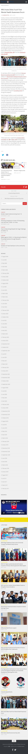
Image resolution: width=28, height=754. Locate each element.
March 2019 (5, 438)
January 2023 (5, 313)
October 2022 (5, 317)
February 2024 (5, 300)
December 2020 (6, 374)
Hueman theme (21, 746)
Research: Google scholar (19, 170)
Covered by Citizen (8, 52)
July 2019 (4, 424)
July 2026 (4, 260)
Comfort (3, 212)
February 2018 (5, 468)
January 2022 (5, 340)
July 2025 (4, 286)
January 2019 (5, 444)
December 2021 (6, 344)
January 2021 (5, 371)
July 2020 (4, 391)
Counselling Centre (18, 90)
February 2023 (5, 310)
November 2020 (6, 377)
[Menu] (26, 2)
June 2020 (4, 394)
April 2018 (4, 461)
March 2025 (5, 293)
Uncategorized (5, 5)
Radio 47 (14, 139)
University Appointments (6, 692)
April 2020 (4, 401)
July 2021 (4, 354)
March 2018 (5, 465)
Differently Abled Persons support (8, 628)
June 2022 (4, 323)
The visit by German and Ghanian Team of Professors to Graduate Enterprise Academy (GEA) (6, 174)
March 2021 (5, 364)
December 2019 (6, 411)
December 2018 (6, 448)
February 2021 (5, 367)
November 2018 (6, 451)
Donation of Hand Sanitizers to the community (13, 245)
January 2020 (5, 408)
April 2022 (4, 330)
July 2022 (4, 320)
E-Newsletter (5, 15)
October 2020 (5, 381)
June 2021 (4, 357)
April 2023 (4, 307)
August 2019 (5, 421)
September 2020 (6, 384)
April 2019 (4, 434)
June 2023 (4, 303)
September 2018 (6, 455)
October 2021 (5, 347)
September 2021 (6, 350)
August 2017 (5, 475)
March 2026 (5, 270)
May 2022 (4, 327)
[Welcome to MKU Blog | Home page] (9, 2)
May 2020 (4, 397)
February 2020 (5, 404)
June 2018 (4, 458)
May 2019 (4, 431)
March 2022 (5, 334)
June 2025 (4, 290)
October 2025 (5, 280)
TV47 (7, 139)
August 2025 (5, 283)
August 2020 (5, 387)
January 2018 (5, 471)
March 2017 (5, 485)
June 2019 (4, 428)
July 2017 (4, 478)
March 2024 (5, 297)
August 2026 (5, 256)
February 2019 (5, 441)
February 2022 (5, 337)
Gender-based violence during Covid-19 (11, 214)
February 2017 (5, 488)
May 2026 (4, 263)
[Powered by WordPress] (9, 746)
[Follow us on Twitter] (26, 187)
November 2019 (6, 414)
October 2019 (5, 418)
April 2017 (4, 481)
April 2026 (4, 266)
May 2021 (4, 360)
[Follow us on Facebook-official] (24, 187)
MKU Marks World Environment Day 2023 (10, 733)
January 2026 (5, 276)
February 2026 (5, 273)
